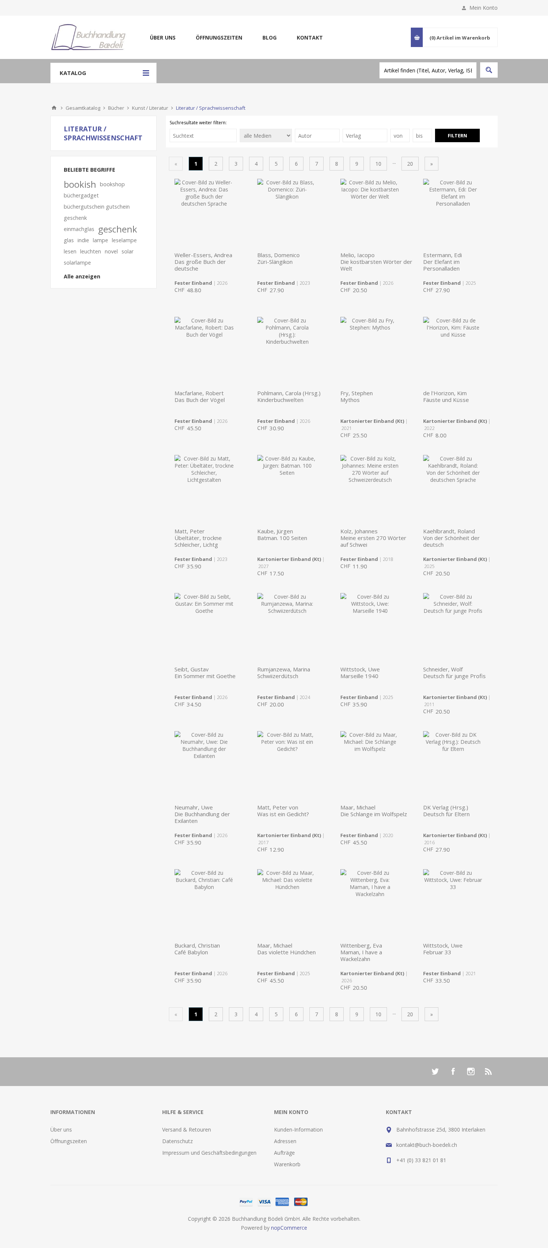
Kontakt (310, 37)
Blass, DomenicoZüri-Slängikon (278, 258)
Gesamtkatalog (83, 107)
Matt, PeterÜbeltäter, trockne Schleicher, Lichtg (198, 537)
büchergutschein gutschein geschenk (97, 212)
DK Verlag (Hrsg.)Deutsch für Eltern (446, 811)
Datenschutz (177, 1141)
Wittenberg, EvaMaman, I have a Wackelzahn (361, 952)
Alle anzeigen (82, 276)
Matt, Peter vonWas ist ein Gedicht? (283, 811)
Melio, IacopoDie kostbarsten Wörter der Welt (376, 261)
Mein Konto (483, 7)
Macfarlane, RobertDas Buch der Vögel (199, 396)
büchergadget (81, 195)
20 (410, 163)
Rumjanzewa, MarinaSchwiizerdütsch (283, 672)
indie (83, 240)
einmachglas (79, 229)
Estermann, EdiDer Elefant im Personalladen (442, 261)
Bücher (116, 107)
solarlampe (77, 262)
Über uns (163, 37)
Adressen (285, 1141)
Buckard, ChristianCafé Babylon (197, 949)
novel (111, 251)
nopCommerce (289, 1227)
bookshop (112, 184)
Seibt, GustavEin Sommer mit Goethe (205, 672)
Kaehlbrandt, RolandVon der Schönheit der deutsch (451, 537)
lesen (70, 251)
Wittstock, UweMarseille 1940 (360, 672)
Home (54, 108)
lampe (100, 240)
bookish (80, 184)
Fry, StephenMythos (356, 396)
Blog (269, 37)
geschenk (117, 229)
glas (69, 240)
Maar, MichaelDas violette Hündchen (286, 949)
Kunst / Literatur (150, 107)
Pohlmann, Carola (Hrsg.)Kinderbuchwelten (289, 396)
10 (378, 163)
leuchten (90, 251)
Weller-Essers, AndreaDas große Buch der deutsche (203, 261)
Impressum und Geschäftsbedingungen (209, 1152)
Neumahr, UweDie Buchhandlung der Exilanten (202, 814)
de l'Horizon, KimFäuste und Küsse (446, 396)
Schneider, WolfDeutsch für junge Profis (454, 672)
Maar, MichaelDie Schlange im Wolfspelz (373, 811)
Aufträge (284, 1152)
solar (127, 251)
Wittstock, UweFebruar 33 (443, 949)
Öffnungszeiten (219, 37)
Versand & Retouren (186, 1129)
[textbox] (427, 70)
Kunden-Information (298, 1129)
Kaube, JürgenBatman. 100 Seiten (282, 534)
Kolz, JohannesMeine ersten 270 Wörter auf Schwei (373, 537)
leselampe (124, 240)
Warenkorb (287, 1164)
